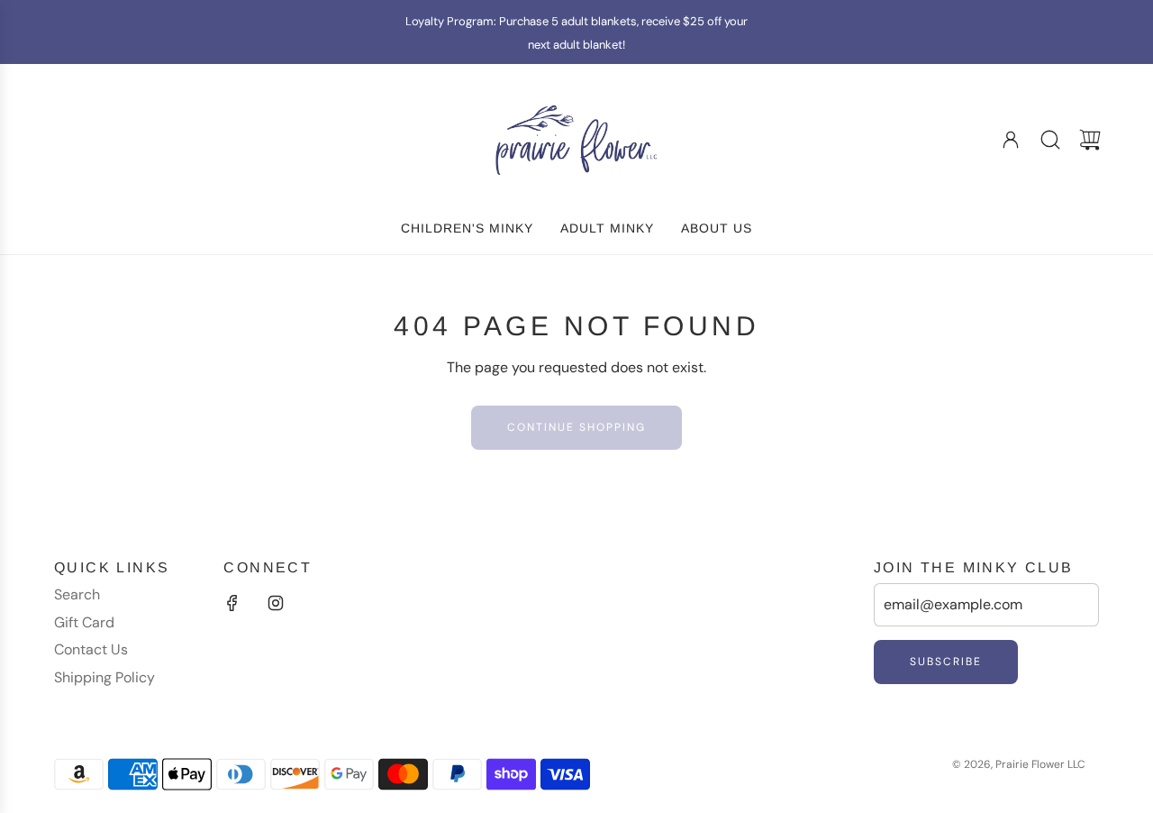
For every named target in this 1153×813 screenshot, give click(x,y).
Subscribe (946, 661)
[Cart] (1090, 140)
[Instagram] (275, 603)
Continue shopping (576, 427)
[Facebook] (232, 603)
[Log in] (1010, 140)
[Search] (1050, 140)
